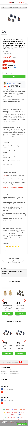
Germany (8, 412)
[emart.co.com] (9, 2)
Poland (14, 417)
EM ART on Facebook (8, 389)
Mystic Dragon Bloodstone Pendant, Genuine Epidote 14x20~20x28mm (20, 307)
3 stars (12, 246)
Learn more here (11, 422)
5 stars (18, 246)
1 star (6, 246)
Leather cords (7, 179)
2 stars (9, 246)
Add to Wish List (7, 53)
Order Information (14, 371)
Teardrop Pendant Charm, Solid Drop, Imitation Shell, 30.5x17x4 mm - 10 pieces (7, 307)
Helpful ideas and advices (6, 382)
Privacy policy (4, 371)
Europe (21, 414)
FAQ (10, 370)
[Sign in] (21, 2)
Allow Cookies (22, 424)
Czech (7, 414)
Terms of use (4, 373)
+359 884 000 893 (22, 4)
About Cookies (4, 375)
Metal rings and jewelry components (13, 187)
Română (23, 409)
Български (7, 409)
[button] (8, 315)
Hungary (15, 414)
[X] (1, 421)
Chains (5, 175)
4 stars (15, 246)
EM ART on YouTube (8, 392)
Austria (15, 412)
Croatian (22, 412)
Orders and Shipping (14, 373)
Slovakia (21, 417)
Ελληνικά (16, 409)
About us (3, 370)
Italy (8, 417)
